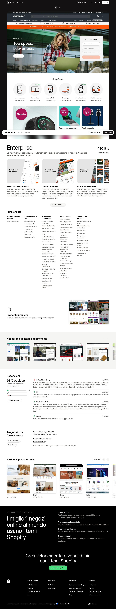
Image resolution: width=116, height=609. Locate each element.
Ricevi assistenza (13, 441)
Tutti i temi (11, 445)
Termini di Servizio (13, 604)
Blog (70, 595)
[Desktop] (56, 7)
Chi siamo (93, 585)
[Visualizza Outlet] (89, 312)
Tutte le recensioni (14, 400)
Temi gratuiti (52, 588)
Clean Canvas (104, 153)
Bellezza (30, 588)
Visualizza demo (95, 132)
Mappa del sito (65, 604)
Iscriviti (105, 2)
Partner (92, 588)
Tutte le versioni (51, 434)
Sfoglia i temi (80, 2)
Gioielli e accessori (34, 591)
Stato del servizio (95, 595)
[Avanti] (107, 338)
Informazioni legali (95, 591)
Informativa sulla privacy (28, 604)
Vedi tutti (97, 459)
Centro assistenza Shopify (77, 585)
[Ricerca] (91, 2)
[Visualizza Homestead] (78, 312)
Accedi (97, 2)
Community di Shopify (76, 591)
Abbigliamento (32, 585)
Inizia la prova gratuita (58, 568)
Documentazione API (75, 588)
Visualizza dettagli (39, 434)
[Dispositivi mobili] (60, 7)
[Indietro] (103, 338)
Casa (29, 595)
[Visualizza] (18, 352)
